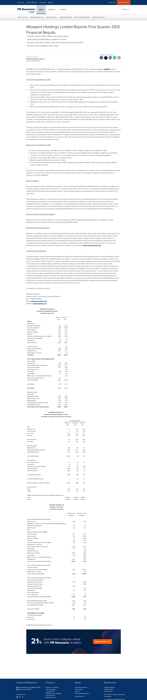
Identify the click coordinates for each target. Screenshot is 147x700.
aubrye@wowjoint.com (39, 301)
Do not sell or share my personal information (114, 695)
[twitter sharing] (106, 58)
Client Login (112, 2)
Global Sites (79, 697)
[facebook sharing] (101, 58)
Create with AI (50, 691)
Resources (21, 2)
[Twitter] (22, 697)
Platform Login (108, 689)
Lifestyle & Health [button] (65, 17)
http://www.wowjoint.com (92, 245)
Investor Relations (31, 2)
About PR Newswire (81, 687)
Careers (77, 691)
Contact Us (20, 695)
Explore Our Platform (52, 687)
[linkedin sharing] (110, 58)
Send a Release (123, 2)
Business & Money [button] (37, 17)
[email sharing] (119, 58)
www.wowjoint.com (39, 303)
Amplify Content (51, 697)
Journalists (42, 2)
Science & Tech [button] (51, 17)
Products (51, 9)
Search (124, 9)
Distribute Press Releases (54, 693)
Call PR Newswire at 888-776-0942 (29, 687)
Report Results (50, 695)
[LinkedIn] (17, 697)
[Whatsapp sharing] (114, 58)
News (41, 9)
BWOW (107, 69)
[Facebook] (20, 697)
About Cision (79, 689)
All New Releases (109, 687)
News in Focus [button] (23, 17)
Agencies (51, 2)
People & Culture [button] (99, 17)
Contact (63, 9)
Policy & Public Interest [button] (82, 17)
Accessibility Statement (82, 693)
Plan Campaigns (51, 689)
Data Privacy (108, 691)
